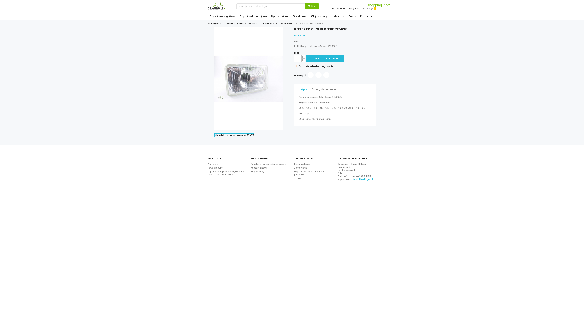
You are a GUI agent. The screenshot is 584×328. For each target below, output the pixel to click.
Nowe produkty (215, 167)
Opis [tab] (304, 89)
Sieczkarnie (300, 16)
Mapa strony (257, 171)
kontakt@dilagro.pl (363, 179)
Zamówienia (300, 167)
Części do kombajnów (253, 16)
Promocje (213, 164)
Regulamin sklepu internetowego (268, 164)
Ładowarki (338, 16)
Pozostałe (366, 16)
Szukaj (312, 6)
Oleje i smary (319, 16)
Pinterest (326, 75)
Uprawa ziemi (279, 16)
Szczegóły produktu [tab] (324, 89)
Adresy (297, 178)
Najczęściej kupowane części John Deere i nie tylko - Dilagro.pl (226, 173)
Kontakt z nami (259, 167)
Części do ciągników (222, 16)
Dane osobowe (302, 164)
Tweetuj (318, 75)
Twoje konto (303, 158)
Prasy (352, 16)
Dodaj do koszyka (325, 58)
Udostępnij (311, 75)
